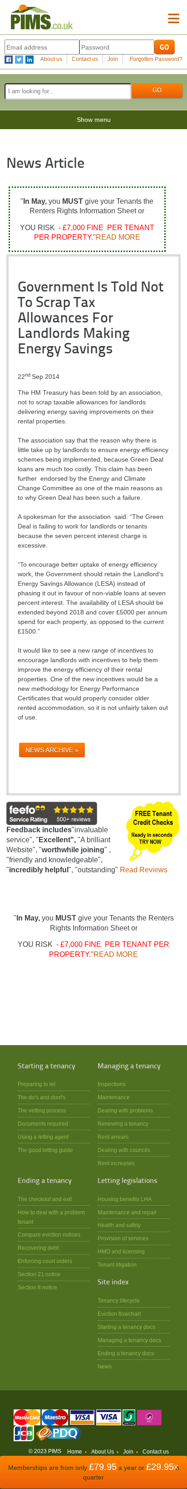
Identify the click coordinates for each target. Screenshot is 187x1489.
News (105, 1366)
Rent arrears (113, 1137)
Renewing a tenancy (123, 1124)
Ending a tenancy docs (126, 1353)
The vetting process (42, 1110)
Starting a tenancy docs (126, 1327)
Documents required (43, 1124)
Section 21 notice (39, 1274)
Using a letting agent (43, 1137)
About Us (102, 1452)
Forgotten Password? (156, 59)
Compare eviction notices (49, 1234)
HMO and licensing (121, 1251)
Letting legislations (127, 1181)
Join (113, 59)
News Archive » (52, 750)
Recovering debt (38, 1248)
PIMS (42, 17)
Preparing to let (36, 1084)
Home (74, 1452)
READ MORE (118, 237)
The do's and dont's (41, 1097)
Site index (113, 1282)
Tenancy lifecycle (119, 1300)
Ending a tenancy (45, 1181)
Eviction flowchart (119, 1314)
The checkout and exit (45, 1199)
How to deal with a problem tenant (51, 1217)
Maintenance (114, 1097)
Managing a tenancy (129, 1066)
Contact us (85, 59)
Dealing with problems (125, 1110)
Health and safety (119, 1225)
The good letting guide (45, 1150)
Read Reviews (143, 870)
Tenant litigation (117, 1265)
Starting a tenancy (46, 1066)
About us (51, 59)
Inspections (112, 1084)
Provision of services (123, 1238)
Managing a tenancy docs (129, 1340)
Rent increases (116, 1163)
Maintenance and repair (127, 1212)
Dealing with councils (124, 1150)
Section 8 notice (37, 1287)
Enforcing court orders (45, 1261)
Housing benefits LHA (125, 1199)
